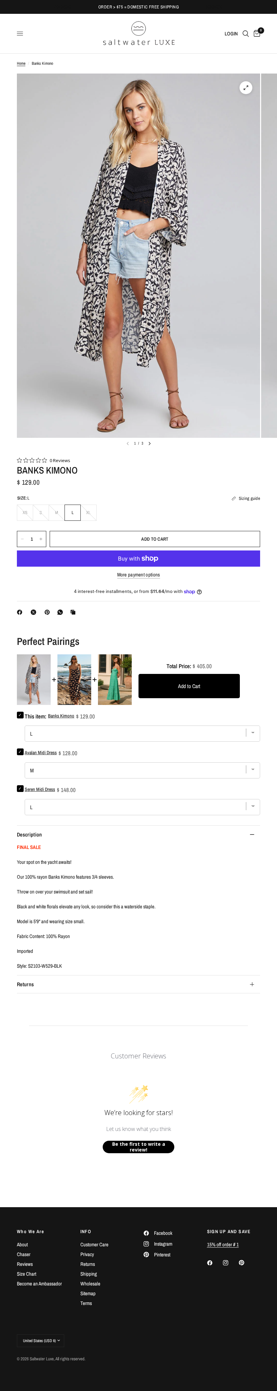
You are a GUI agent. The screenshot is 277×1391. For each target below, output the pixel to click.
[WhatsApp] (61, 612)
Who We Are (30, 1231)
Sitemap (88, 1293)
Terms (86, 1303)
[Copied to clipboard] (74, 612)
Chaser (23, 1254)
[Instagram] (230, 1262)
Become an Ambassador (39, 1283)
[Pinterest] (49, 612)
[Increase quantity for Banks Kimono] (41, 539)
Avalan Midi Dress (41, 752)
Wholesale (90, 1283)
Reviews (25, 1264)
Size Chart (26, 1273)
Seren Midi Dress (40, 789)
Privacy (87, 1254)
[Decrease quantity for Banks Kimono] (22, 539)
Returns (25, 984)
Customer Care (94, 1244)
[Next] (149, 443)
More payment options (138, 574)
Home (21, 63)
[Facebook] (21, 612)
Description (29, 834)
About (22, 1244)
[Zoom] (246, 87)
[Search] (245, 33)
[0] (255, 33)
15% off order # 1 (223, 1244)
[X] (35, 612)
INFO (86, 1231)
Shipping (88, 1273)
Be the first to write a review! (138, 1147)
